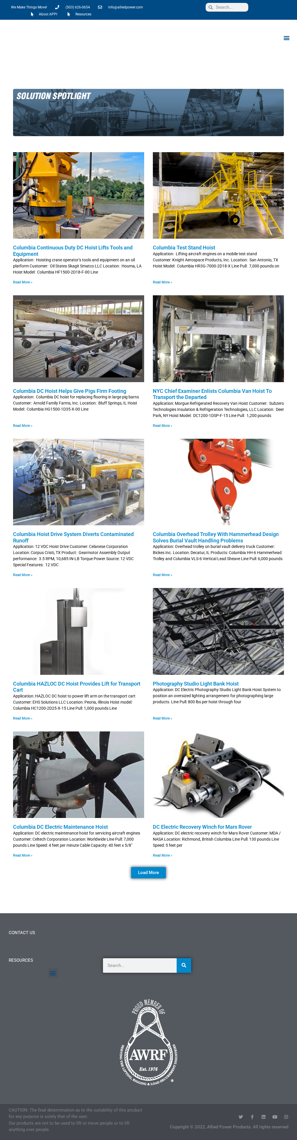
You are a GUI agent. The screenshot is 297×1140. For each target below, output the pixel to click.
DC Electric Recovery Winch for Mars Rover (202, 827)
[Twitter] (241, 1117)
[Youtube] (275, 1117)
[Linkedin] (263, 1117)
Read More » (22, 282)
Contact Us (22, 932)
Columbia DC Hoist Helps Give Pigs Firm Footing (69, 391)
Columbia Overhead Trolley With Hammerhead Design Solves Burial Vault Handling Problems (216, 537)
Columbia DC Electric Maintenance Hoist (60, 827)
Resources (21, 960)
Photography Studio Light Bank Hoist (196, 684)
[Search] (184, 965)
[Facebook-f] (252, 1117)
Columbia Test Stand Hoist (184, 247)
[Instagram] (286, 1117)
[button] (286, 37)
